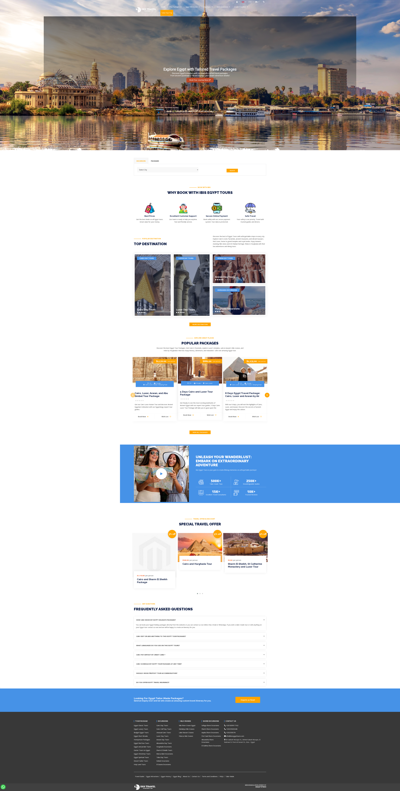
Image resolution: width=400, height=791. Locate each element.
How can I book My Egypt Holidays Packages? (156, 620)
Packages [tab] (155, 161)
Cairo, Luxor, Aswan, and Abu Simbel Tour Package (151, 394)
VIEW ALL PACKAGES (200, 432)
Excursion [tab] (141, 161)
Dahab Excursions (162, 761)
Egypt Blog (177, 776)
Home (163, 7)
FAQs (221, 776)
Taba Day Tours (162, 757)
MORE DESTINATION (200, 324)
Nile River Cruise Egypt (187, 725)
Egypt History (166, 776)
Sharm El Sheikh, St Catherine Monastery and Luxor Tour (245, 565)
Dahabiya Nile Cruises (186, 729)
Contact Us (196, 776)
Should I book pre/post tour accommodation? (156, 673)
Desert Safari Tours (141, 761)
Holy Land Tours (140, 764)
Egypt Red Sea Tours (141, 743)
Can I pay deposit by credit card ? (150, 655)
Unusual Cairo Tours (163, 732)
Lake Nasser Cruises (186, 732)
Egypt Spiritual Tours (141, 757)
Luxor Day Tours (186, 258)
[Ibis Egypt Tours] (139, 9)
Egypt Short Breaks (141, 736)
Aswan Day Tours (225, 258)
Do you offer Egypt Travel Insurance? (152, 682)
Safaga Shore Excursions (210, 725)
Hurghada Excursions (227, 290)
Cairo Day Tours (146, 258)
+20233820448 (231, 729)
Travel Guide (139, 776)
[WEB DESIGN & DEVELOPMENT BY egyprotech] (255, 789)
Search (232, 170)
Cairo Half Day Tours (163, 729)
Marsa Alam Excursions (164, 754)
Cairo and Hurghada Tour (197, 563)
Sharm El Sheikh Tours (164, 750)
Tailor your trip (166, 13)
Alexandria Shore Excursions (208, 741)
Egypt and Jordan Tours (142, 747)
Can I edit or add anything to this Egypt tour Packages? (161, 636)
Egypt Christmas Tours (142, 754)
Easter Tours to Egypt (142, 750)
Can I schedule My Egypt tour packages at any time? (159, 664)
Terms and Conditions (210, 776)
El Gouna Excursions (163, 764)
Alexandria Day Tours (164, 743)
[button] (197, 594)
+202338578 (231, 732)
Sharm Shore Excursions (210, 729)
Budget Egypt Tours (141, 732)
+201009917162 (232, 725)
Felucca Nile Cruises (186, 736)
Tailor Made (230, 776)
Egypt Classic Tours (141, 725)
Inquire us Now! (248, 700)
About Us (186, 776)
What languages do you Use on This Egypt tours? (158, 645)
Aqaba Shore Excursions (210, 732)
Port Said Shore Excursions (211, 736)
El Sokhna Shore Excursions (211, 746)
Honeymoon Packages (142, 740)
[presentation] (133, 395)
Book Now (142, 416)
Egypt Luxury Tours (141, 729)
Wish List (165, 416)
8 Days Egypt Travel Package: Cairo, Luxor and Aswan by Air (242, 394)
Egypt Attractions (152, 776)
